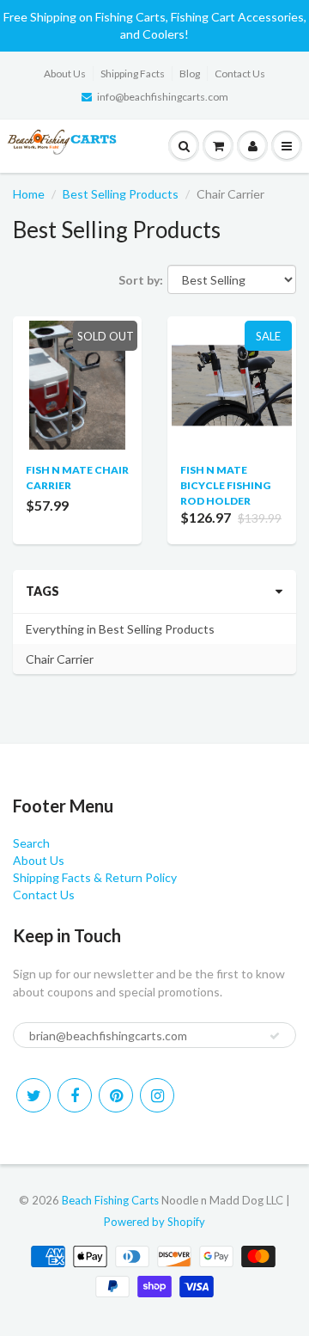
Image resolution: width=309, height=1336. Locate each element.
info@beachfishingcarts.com (162, 96)
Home (29, 194)
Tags (42, 591)
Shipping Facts (132, 73)
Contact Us (240, 73)
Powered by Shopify (154, 1222)
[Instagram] (157, 1095)
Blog (189, 73)
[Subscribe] (275, 1036)
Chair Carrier (60, 659)
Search (31, 843)
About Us (65, 73)
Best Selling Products (121, 194)
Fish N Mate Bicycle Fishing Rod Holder (225, 485)
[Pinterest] (116, 1095)
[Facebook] (75, 1095)
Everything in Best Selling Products (120, 629)
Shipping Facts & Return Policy (95, 877)
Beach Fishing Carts (110, 1200)
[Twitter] (33, 1095)
